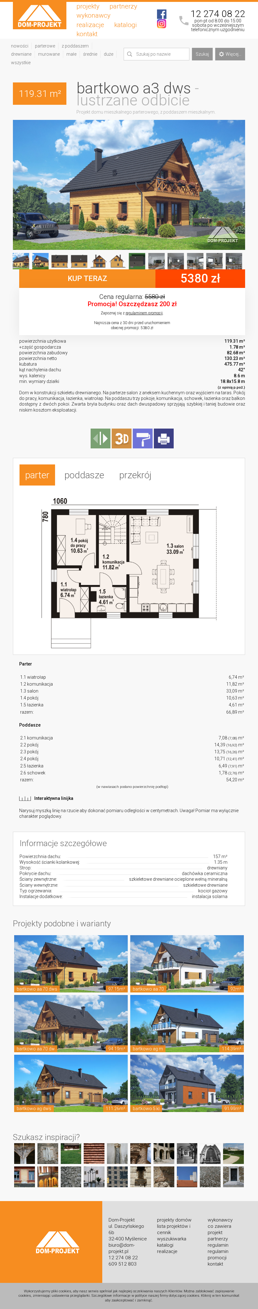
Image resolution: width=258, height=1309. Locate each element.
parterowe (45, 45)
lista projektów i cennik (173, 1229)
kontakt (87, 34)
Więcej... (233, 54)
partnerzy (123, 6)
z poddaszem (75, 45)
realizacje (90, 25)
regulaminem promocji (144, 313)
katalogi (125, 25)
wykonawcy (93, 15)
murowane (49, 54)
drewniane (21, 54)
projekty (87, 6)
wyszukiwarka (171, 1239)
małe (71, 54)
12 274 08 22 (217, 14)
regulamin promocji (218, 1255)
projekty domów (174, 1220)
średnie (90, 54)
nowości (19, 45)
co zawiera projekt (219, 1229)
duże (108, 54)
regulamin (218, 1245)
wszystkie (21, 62)
